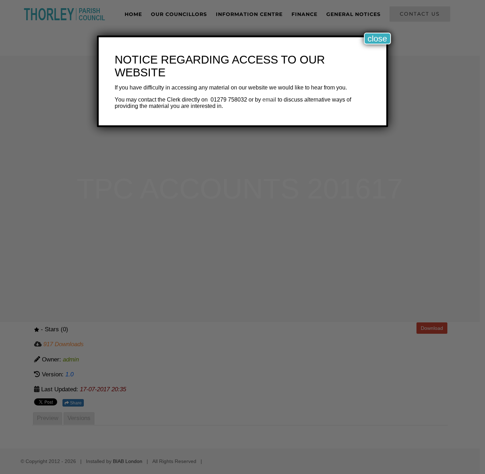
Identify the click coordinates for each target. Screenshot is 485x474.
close (377, 38)
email (269, 100)
